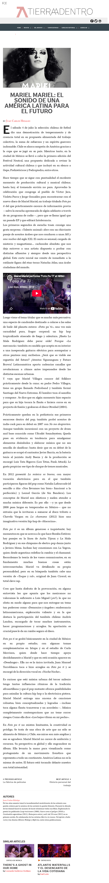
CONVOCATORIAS (53, 27)
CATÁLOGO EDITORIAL (67, 29)
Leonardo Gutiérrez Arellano (18, 871)
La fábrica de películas (14, 782)
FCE (4, 3)
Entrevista (46, 860)
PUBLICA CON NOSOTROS (25, 34)
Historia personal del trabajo (60, 784)
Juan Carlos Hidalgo (18, 121)
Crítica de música (14, 860)
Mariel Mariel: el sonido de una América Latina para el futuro (37, 103)
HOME (19, 27)
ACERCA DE (83, 29)
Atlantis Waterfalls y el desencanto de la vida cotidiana (54, 868)
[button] (7, 40)
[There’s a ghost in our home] (19, 850)
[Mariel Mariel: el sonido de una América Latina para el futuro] (37, 67)
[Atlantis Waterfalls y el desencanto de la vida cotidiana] (54, 850)
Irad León (44, 874)
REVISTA (25, 29)
